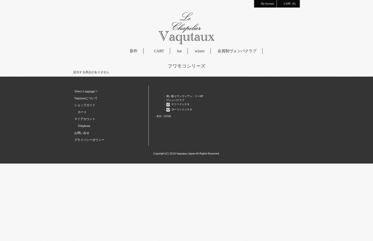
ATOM (167, 116)
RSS (159, 116)
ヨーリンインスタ (181, 109)
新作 (134, 51)
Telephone (84, 126)
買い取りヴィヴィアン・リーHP (184, 96)
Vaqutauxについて (86, 98)
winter (200, 51)
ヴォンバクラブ (175, 100)
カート (82, 112)
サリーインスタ (180, 104)
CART (159, 51)
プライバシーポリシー (89, 140)
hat (179, 51)
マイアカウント (84, 119)
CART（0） (290, 3)
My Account (267, 3)
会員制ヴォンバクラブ (237, 51)
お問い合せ (81, 133)
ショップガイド (84, 105)
